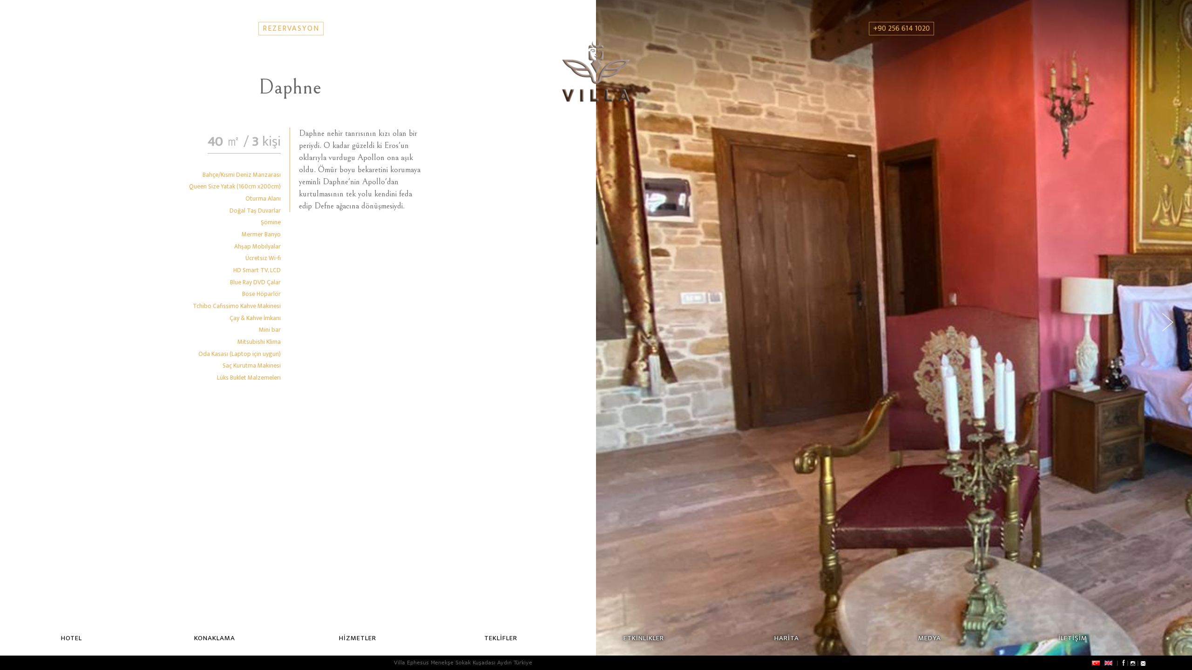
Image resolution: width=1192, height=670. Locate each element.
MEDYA (929, 638)
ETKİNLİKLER (643, 638)
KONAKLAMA (214, 638)
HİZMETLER (357, 638)
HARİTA (786, 638)
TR (1096, 663)
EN (1108, 663)
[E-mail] (1143, 663)
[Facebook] (1122, 663)
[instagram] (1133, 663)
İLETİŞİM (1072, 638)
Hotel (71, 638)
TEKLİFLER (500, 638)
